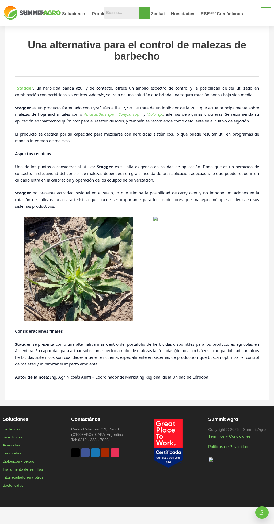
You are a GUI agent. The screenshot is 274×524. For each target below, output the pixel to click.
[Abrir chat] (262, 512)
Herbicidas (12, 429)
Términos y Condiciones (229, 436)
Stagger (24, 88)
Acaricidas (11, 445)
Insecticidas (12, 437)
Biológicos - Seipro (18, 461)
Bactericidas (13, 485)
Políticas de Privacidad (228, 446)
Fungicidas (12, 453)
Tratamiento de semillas (23, 469)
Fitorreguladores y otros (23, 477)
